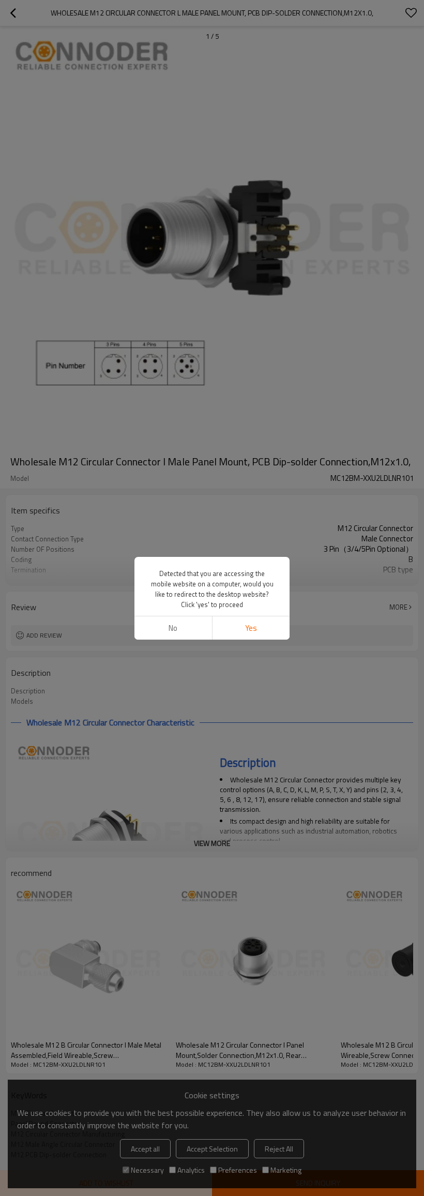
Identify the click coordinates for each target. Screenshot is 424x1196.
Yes (251, 628)
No (173, 628)
